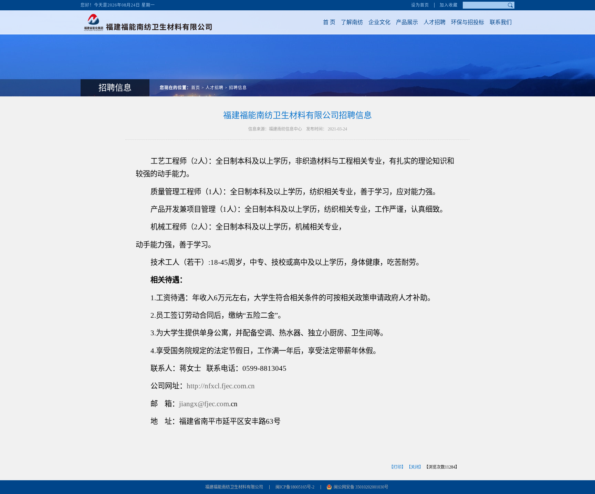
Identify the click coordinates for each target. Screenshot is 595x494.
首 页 (329, 22)
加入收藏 (449, 5)
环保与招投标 (467, 22)
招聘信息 (238, 87)
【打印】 (397, 467)
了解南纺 (352, 22)
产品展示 (407, 22)
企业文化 (379, 22)
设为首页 (420, 5)
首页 (195, 87)
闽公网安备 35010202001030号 (361, 487)
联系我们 (501, 22)
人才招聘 (435, 22)
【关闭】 (415, 467)
